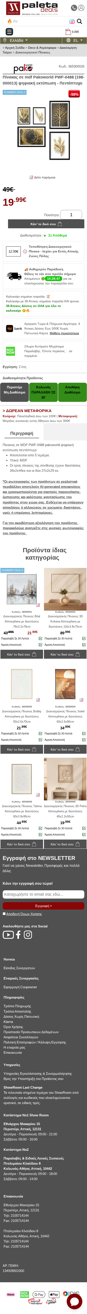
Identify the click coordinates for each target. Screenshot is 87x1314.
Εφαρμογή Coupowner (20, 987)
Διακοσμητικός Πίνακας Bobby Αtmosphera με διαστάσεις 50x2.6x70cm (21, 716)
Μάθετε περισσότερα (64, 333)
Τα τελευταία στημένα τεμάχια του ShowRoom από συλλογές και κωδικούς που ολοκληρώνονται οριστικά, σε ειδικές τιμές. (41, 1095)
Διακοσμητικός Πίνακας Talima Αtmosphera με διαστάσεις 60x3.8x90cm (22, 811)
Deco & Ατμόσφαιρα (42, 47)
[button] (79, 21)
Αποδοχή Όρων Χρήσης (24, 914)
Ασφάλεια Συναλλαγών (21, 1037)
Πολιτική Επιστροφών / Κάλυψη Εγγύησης (35, 1042)
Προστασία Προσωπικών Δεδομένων (31, 1032)
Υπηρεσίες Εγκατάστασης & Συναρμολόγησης (38, 1073)
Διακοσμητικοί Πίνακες (32, 52)
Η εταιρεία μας (14, 1047)
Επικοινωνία (13, 1052)
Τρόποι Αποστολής (17, 1011)
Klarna (8, 1022)
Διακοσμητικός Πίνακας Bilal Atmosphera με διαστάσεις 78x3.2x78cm (21, 621)
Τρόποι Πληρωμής (17, 1006)
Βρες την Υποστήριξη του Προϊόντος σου (33, 1079)
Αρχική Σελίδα (15, 47)
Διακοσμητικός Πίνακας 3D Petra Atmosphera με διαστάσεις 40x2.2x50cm (65, 811)
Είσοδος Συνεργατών (19, 968)
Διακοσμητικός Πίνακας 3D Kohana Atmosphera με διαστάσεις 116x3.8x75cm (65, 621)
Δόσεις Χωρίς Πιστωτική (21, 1016)
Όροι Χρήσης (13, 1027)
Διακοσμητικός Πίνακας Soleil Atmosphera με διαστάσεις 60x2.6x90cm (65, 716)
